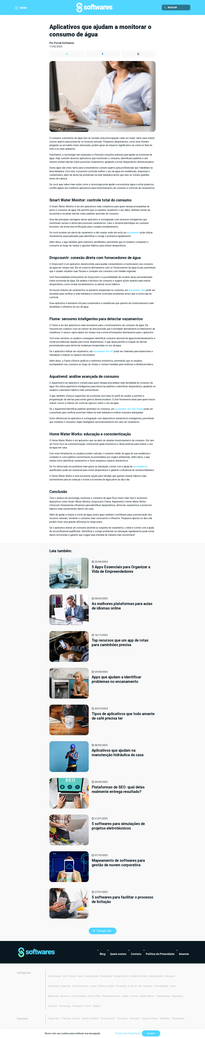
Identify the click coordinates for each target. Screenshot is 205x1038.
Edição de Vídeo (139, 976)
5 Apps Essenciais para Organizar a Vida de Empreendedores (121, 569)
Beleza (72, 976)
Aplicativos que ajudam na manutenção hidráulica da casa (117, 752)
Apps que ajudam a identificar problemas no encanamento (116, 679)
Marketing (53, 996)
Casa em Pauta (150, 1018)
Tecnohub (122, 1018)
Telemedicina (163, 996)
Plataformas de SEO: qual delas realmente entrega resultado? (118, 789)
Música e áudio (106, 986)
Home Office (94, 996)
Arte (65, 976)
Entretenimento (80, 986)
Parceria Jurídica (71, 1018)
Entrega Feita (108, 1018)
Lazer (173, 986)
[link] (36, 952)
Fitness (134, 996)
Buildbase (165, 1018)
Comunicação (91, 976)
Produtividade (78, 996)
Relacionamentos (111, 996)
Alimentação (54, 976)
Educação (169, 976)
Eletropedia (178, 1018)
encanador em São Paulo (129, 408)
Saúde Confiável (90, 1018)
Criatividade (106, 976)
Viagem (96, 1006)
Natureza (65, 996)
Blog (103, 954)
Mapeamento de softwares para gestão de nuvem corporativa (118, 862)
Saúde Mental (147, 996)
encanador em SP (103, 351)
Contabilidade (161, 986)
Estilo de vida (135, 986)
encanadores (140, 466)
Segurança (176, 996)
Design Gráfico (121, 976)
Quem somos (118, 954)
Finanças (147, 986)
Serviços (52, 1006)
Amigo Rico (54, 1018)
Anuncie (184, 954)
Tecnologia (64, 1006)
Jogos (93, 986)
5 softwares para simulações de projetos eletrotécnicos (118, 826)
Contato (136, 954)
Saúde (125, 996)
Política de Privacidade (160, 954)
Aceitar (151, 1033)
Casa (80, 976)
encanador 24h (137, 290)
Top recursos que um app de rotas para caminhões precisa (120, 642)
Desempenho (156, 976)
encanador (133, 232)
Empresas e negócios (59, 986)
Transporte (78, 1006)
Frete (88, 1006)
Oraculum (135, 1018)
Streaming (120, 986)
